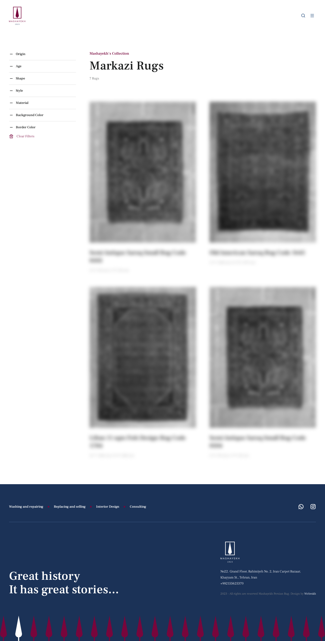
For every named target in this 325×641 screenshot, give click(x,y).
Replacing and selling (70, 506)
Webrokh (310, 594)
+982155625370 (232, 583)
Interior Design (107, 506)
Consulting (138, 506)
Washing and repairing (26, 506)
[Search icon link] (303, 16)
